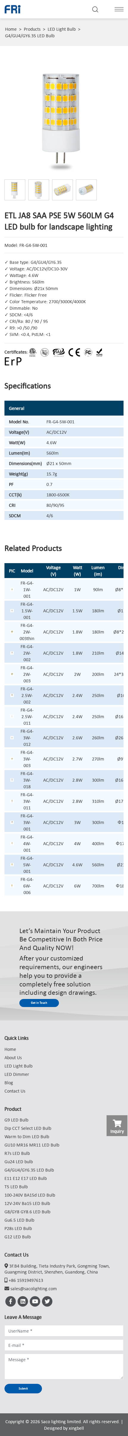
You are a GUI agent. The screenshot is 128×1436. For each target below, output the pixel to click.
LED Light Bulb (62, 29)
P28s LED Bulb (18, 1228)
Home (11, 29)
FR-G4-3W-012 (27, 737)
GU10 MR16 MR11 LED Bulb (31, 1144)
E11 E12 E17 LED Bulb (25, 1178)
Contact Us (14, 1090)
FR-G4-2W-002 (27, 653)
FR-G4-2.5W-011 (27, 716)
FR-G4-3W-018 (27, 780)
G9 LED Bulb (16, 1119)
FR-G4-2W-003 (27, 674)
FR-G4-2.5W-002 (27, 695)
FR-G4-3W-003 (27, 758)
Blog (8, 1082)
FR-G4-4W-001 (27, 843)
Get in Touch (39, 1002)
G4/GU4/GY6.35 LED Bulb (29, 35)
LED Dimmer (16, 1074)
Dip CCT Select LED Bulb (27, 1128)
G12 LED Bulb (17, 1236)
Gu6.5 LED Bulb (19, 1220)
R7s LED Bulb (17, 1153)
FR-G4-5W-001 (27, 864)
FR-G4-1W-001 (27, 589)
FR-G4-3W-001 (27, 822)
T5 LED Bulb (16, 1186)
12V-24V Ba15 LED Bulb (27, 1203)
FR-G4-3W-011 (27, 801)
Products (32, 29)
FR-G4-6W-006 (27, 885)
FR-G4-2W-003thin (27, 631)
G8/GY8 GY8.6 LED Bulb (27, 1211)
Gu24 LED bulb (18, 1161)
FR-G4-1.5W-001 (27, 610)
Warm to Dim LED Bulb (26, 1136)
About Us (13, 1057)
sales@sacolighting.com (33, 1288)
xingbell (76, 1428)
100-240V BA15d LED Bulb (29, 1195)
